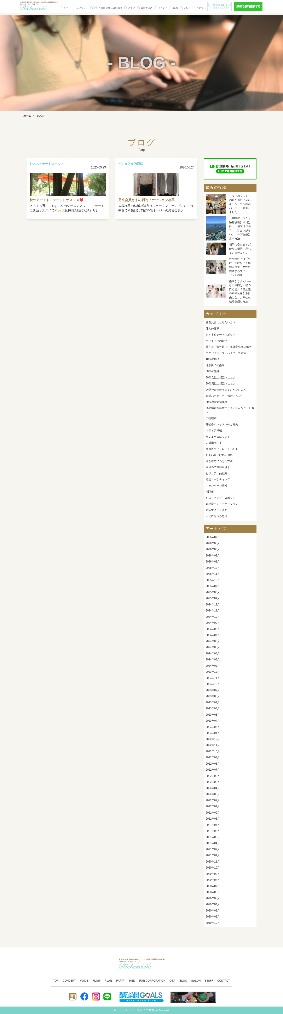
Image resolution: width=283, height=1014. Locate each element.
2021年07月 (213, 824)
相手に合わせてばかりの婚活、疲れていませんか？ (240, 248)
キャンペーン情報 (216, 485)
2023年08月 (213, 696)
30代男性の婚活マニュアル (222, 383)
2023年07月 (213, 702)
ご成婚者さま (214, 442)
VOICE (84, 980)
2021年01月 (213, 855)
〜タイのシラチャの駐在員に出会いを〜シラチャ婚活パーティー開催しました (240, 204)
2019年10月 (213, 922)
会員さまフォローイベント (222, 448)
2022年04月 (213, 788)
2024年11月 (213, 610)
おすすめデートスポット (220, 334)
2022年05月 (213, 781)
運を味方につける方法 (219, 461)
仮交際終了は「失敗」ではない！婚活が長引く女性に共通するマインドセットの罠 (240, 267)
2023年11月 (213, 678)
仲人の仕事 (212, 328)
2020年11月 (213, 861)
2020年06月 (213, 892)
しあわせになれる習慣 (219, 454)
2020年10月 (213, 867)
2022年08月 (213, 763)
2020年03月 (213, 910)
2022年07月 (213, 769)
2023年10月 (213, 684)
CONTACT (223, 980)
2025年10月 (213, 580)
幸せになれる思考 (216, 516)
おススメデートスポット (220, 497)
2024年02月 (213, 665)
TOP (56, 980)
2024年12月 (213, 604)
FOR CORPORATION (152, 980)
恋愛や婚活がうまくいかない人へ (226, 389)
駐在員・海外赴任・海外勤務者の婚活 (229, 346)
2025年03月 (213, 592)
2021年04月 (213, 843)
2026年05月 (213, 543)
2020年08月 (213, 879)
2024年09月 (213, 622)
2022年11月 (213, 745)
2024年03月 (213, 659)
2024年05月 (213, 647)
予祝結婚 (211, 418)
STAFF (209, 980)
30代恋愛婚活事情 (216, 402)
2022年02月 (213, 800)
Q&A (172, 980)
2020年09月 (213, 873)
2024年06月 (213, 641)
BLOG (183, 980)
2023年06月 (213, 708)
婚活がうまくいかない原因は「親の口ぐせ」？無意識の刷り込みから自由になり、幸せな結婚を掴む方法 (240, 291)
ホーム (27, 115)
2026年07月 (213, 537)
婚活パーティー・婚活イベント (224, 395)
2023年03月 (213, 726)
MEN (132, 980)
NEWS (210, 491)
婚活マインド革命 (216, 510)
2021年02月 (213, 849)
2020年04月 (213, 904)
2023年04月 (213, 720)
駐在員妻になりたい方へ (220, 322)
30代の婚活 (212, 371)
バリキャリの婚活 (216, 340)
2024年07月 (213, 635)
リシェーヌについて (218, 436)
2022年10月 (213, 751)
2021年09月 (213, 812)
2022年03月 (213, 794)
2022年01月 (213, 806)
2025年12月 (213, 567)
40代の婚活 (212, 359)
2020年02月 (213, 916)
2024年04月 (213, 653)
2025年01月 (213, 598)
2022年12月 (213, 739)
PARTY (120, 980)
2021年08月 (213, 818)
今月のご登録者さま (218, 467)
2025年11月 (213, 573)
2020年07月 (213, 886)
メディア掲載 (214, 430)
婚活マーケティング (218, 479)
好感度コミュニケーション (222, 503)
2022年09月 (213, 757)
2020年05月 (213, 898)
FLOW (96, 980)
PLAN (108, 980)
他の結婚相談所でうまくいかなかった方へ (230, 410)
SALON (196, 980)
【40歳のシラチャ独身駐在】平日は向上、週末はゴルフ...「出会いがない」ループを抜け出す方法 (240, 228)
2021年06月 (213, 830)
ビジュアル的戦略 (216, 473)
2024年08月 (213, 629)
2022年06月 (213, 775)
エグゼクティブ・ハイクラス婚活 (226, 353)
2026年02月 (213, 555)
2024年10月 (213, 616)
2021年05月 (213, 837)
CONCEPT (69, 980)
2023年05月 (213, 714)
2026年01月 (213, 561)
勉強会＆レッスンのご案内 (222, 424)
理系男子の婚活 (215, 365)
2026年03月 (213, 549)
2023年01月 (213, 733)
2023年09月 (213, 690)
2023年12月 (213, 671)
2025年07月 (213, 586)
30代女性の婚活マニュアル (222, 377)
